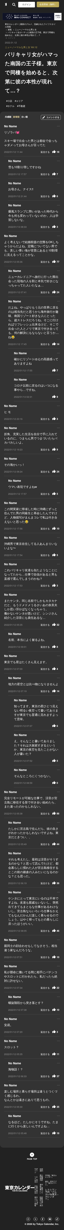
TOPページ (36, 1170)
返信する (45, 152)
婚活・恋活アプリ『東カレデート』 (51, 1183)
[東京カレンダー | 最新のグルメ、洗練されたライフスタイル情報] (6, 4)
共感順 (8, 116)
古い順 (24, 116)
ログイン (26, 4)
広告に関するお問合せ (36, 1189)
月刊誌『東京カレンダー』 (51, 1176)
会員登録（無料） (47, 4)
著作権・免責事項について (41, 1189)
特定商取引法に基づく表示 (41, 1201)
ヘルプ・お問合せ (36, 1179)
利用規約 (41, 1170)
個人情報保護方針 (41, 1177)
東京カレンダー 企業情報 (36, 1201)
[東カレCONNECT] (32, 16)
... (58, 125)
